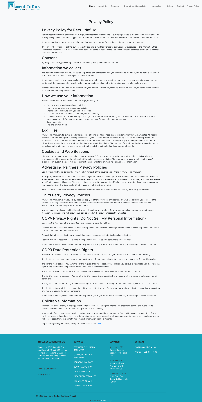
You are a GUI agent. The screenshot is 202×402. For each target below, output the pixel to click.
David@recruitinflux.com (145, 347)
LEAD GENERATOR (82, 371)
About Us (102, 6)
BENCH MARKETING (83, 367)
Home (92, 6)
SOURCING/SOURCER (83, 362)
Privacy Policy (193, 6)
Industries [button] (156, 6)
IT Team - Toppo (106, 401)
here (100, 323)
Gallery (169, 6)
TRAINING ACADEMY (83, 385)
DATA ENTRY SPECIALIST (85, 376)
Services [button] (115, 6)
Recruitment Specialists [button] (135, 6)
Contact (180, 6)
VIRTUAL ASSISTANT (83, 381)
